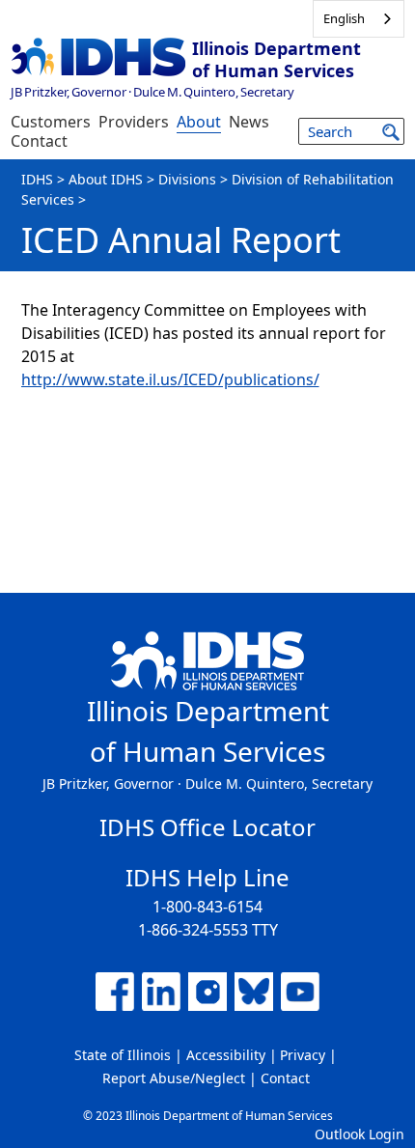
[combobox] (358, 19)
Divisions (187, 179)
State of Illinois (122, 1055)
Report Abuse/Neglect (173, 1078)
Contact (39, 141)
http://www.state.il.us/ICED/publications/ (170, 379)
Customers (51, 121)
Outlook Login (359, 1134)
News (249, 121)
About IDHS (106, 179)
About (199, 121)
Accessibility (225, 1055)
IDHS (37, 179)
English (344, 18)
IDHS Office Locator (207, 827)
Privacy (302, 1055)
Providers (133, 121)
